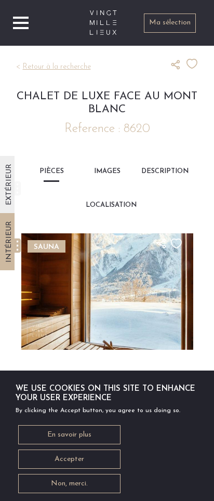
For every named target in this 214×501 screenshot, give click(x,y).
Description (162, 171)
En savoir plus (69, 435)
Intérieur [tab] (9, 241)
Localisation (107, 205)
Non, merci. (69, 483)
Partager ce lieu (178, 64)
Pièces (51, 171)
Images (107, 171)
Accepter (69, 459)
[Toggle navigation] (21, 23)
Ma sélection (170, 23)
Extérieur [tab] (9, 184)
